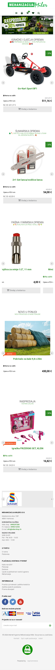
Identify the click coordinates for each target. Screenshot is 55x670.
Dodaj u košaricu (29, 109)
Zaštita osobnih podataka (11, 587)
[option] (27, 82)
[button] (3, 83)
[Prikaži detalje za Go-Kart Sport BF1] (27, 68)
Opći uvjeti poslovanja (29, 638)
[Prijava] (50, 625)
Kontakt (16, 638)
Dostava (5, 569)
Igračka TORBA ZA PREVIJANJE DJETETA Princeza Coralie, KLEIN (28, 450)
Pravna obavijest (8, 589)
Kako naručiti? (7, 565)
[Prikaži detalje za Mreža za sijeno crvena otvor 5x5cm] (27, 248)
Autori (40, 638)
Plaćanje (5, 567)
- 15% (48, 53)
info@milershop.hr (14, 529)
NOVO (9, 354)
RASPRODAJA (9, 443)
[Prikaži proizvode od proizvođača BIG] (12, 499)
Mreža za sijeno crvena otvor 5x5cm (27, 269)
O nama (5, 552)
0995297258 (14, 525)
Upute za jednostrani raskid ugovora (15, 572)
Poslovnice (5, 554)
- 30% (48, 413)
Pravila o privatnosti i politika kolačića (16, 585)
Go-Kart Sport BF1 (27, 88)
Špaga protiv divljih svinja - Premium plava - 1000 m (27, 360)
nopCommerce (32, 661)
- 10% (48, 144)
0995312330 (15, 527)
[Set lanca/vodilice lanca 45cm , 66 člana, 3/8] (27, 159)
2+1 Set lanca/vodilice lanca (27, 179)
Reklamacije (6, 574)
